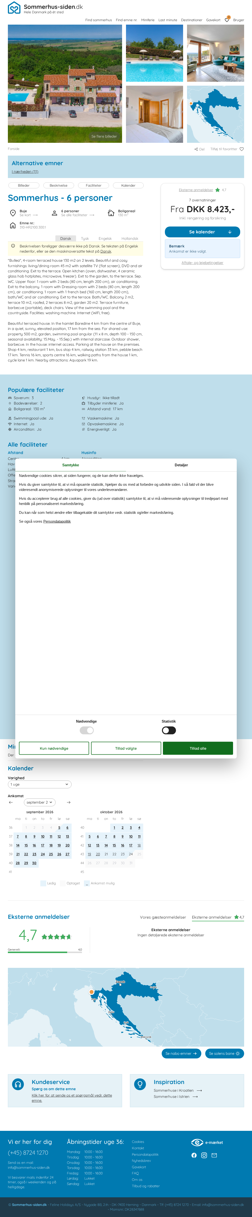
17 (42, 845)
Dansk (65, 238)
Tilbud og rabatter (146, 1186)
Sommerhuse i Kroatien (174, 1090)
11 (51, 836)
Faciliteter (93, 185)
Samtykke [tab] (70, 465)
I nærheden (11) (25, 171)
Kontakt (138, 1148)
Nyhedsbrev (141, 1160)
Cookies (138, 1141)
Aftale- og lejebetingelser (202, 262)
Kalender (128, 185)
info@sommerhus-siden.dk (29, 1167)
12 (59, 836)
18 (51, 845)
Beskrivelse (58, 185)
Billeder (24, 185)
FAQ (135, 1173)
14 (17, 845)
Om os (137, 1179)
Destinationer (191, 20)
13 (67, 836)
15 (26, 845)
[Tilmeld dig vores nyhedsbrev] (214, 1155)
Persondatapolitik (145, 1154)
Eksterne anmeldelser (196, 190)
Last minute (167, 20)
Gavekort (213, 20)
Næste (69, 802)
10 (43, 836)
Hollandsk (130, 238)
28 (18, 863)
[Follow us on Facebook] (194, 1155)
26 (59, 854)
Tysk (85, 238)
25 (51, 854)
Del (202, 149)
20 (67, 845)
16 (34, 845)
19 (59, 845)
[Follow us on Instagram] (204, 1155)
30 (34, 863)
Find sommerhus (98, 20)
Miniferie (148, 20)
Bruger (238, 20)
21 (17, 854)
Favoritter (228, 17)
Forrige (11, 802)
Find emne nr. (126, 20)
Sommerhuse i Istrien (171, 1096)
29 (26, 863)
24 (43, 854)
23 (34, 854)
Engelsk (105, 238)
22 (26, 854)
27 (67, 854)
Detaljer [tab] (181, 465)
